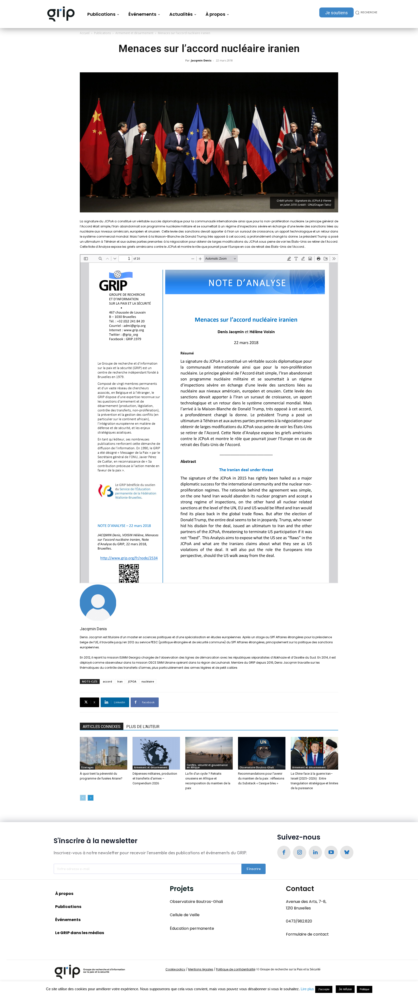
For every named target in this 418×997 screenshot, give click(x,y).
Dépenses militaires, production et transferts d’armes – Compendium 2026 (155, 778)
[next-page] (91, 798)
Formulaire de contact (307, 934)
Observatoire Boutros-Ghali (256, 767)
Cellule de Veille (185, 915)
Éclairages (87, 767)
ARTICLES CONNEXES (101, 726)
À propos (64, 893)
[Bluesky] (346, 852)
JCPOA (132, 681)
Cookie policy (175, 969)
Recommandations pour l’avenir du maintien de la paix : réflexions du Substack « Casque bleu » (261, 778)
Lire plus (307, 989)
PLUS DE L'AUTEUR (142, 726)
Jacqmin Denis (201, 60)
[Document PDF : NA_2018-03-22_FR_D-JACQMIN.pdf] (209, 418)
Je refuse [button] (345, 989)
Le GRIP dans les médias (79, 933)
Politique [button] (364, 989)
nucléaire (148, 681)
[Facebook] (284, 852)
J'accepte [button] (323, 989)
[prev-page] (83, 798)
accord (107, 681)
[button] (365, 12)
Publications (102, 33)
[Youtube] (331, 852)
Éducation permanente (192, 928)
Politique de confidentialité (235, 969)
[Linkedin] (315, 852)
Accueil (85, 33)
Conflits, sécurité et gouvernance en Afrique (207, 766)
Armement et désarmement (134, 33)
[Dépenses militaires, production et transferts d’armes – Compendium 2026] (156, 753)
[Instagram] (299, 852)
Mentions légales (200, 969)
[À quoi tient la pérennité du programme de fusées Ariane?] (103, 753)
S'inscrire (253, 869)
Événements (68, 919)
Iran (120, 681)
